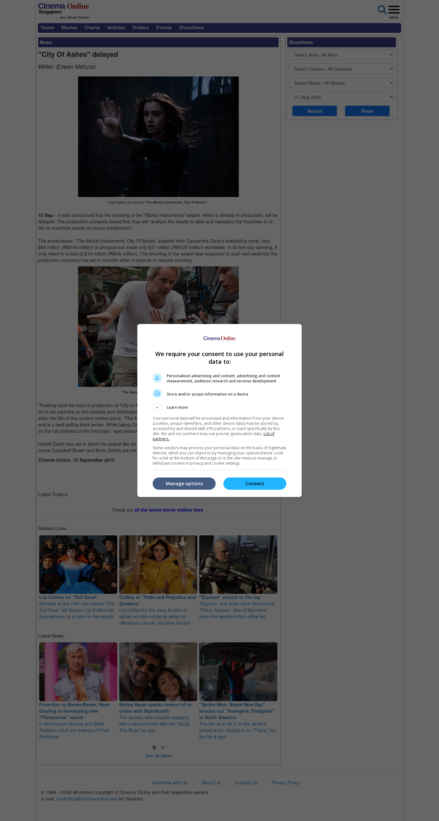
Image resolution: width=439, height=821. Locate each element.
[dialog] (219, 410)
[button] (219, 407)
